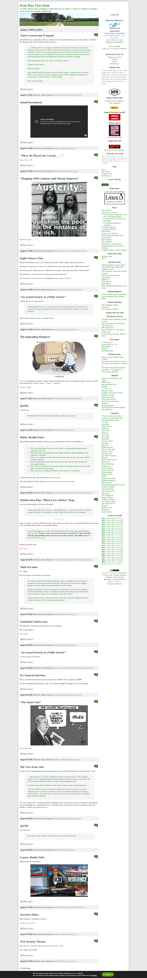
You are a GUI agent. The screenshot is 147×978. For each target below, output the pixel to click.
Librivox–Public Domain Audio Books (114, 294)
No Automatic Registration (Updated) (112, 224)
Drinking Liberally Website (114, 42)
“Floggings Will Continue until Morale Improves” (49, 178)
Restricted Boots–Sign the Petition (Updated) (113, 247)
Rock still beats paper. (35, 81)
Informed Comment (108, 397)
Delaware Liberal (115, 316)
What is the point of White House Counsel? (112, 358)
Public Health (106, 347)
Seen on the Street (107, 489)
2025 (103, 520)
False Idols (105, 435)
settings (94, 975)
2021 (103, 528)
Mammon (105, 457)
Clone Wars (105, 424)
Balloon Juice (106, 382)
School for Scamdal (108, 487)
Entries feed (105, 171)
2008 (103, 556)
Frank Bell (122, 573)
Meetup (117, 46)
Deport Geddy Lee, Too (109, 344)
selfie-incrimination (34, 656)
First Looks (105, 437)
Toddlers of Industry (108, 499)
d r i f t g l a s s (107, 389)
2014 (103, 543)
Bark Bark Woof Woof (109, 384)
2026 (103, 518)
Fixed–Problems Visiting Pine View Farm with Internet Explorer (115, 215)
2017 (103, 537)
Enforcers (105, 433)
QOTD (104, 476)
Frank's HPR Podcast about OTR (112, 267)
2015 (103, 541)
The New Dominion (108, 491)
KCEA (104, 258)
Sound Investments (31, 102)
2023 (103, 524)
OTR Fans (105, 279)
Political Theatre (107, 472)
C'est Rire (105, 422)
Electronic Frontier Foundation (115, 150)
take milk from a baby (55, 946)
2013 (103, 545)
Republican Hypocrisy (109, 480)
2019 (103, 533)
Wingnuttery (106, 510)
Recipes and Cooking (108, 478)
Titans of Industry (107, 497)
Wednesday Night (107, 351)
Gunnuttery (105, 443)
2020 (103, 531)
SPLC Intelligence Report (110, 305)
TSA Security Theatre (33, 941)
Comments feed (107, 173)
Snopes (114, 61)
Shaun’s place (56, 477)
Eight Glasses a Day (31, 258)
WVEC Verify (114, 64)
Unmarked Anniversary (34, 621)
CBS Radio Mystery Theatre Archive (114, 265)
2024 (103, 522)
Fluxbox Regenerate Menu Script (112, 235)
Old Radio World (107, 269)
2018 (103, 535)
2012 (103, 547)
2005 (103, 562)
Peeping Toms (106, 466)
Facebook (123, 48)
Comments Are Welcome (110, 233)
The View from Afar (32, 767)
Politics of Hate (107, 474)
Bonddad (104, 386)
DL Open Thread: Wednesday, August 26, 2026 (114, 320)
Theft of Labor (29, 567)
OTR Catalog (106, 277)
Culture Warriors (107, 426)
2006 (103, 560)
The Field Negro (107, 409)
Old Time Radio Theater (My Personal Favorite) (114, 272)
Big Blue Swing (107, 256)
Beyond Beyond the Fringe (110, 420)
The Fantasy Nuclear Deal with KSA (114, 367)
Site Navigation (107, 239)
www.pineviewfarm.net (114, 584)
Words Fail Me (106, 512)
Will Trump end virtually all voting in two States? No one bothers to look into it (114, 363)
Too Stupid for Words (109, 501)
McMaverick (106, 462)
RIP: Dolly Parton (107, 327)
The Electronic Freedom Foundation (113, 407)
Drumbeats (105, 428)
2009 (103, 553)
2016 (103, 539)
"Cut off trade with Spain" (110, 372)
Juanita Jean (27, 748)
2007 (103, 558)
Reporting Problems (109, 229)
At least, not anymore (27, 923)
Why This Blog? (107, 241)
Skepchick (105, 403)
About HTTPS (106, 210)
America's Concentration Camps (112, 418)
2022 (103, 526)
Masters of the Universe (109, 460)
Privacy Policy (106, 237)
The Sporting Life (107, 495)
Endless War (106, 430)
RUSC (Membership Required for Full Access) (114, 287)
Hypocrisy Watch (107, 451)
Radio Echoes (106, 284)
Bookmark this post (74, 95)
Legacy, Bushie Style (32, 857)
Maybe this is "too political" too (112, 370)
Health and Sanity (107, 447)
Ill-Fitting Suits (107, 453)
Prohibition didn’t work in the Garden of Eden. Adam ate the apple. (52, 415)
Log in (104, 169)
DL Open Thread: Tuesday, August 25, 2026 (114, 335)
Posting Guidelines (109, 227)
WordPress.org (106, 176)
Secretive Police (29, 914)
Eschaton (115, 339)
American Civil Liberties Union (112, 378)
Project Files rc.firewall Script (111, 244)
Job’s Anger (118, 137)
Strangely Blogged (108, 405)
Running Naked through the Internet (113, 485)
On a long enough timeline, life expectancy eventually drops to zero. (52, 836)
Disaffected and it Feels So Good (112, 393)
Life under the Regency (109, 455)
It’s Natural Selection (32, 675)
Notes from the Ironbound (110, 401)
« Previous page (25, 968)
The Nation (105, 307)
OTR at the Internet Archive (111, 275)
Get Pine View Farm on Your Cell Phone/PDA (114, 220)
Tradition (105, 505)
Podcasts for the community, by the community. (114, 102)
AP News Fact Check (115, 57)
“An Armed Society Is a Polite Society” (43, 297)
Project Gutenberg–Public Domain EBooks (113, 297)
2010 (103, 551)
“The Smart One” (30, 702)
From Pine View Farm (34, 5)
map (121, 40)
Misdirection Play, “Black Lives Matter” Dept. (47, 500)
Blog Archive (106, 231)
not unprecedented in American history (61, 481)
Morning (104, 349)
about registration (118, 191)
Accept (107, 974)
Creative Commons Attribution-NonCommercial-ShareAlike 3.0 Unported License (114, 577)
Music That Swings (108, 464)
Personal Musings (107, 468)
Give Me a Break (107, 441)
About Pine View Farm (109, 212)
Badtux (104, 380)
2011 (103, 549)
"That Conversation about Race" (112, 416)
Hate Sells (105, 445)
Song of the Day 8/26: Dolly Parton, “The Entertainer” (113, 324)
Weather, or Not (107, 508)
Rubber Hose (115, 354)
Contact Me (114, 15)
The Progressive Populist (110, 309)
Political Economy (108, 470)
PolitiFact (114, 59)
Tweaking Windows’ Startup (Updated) (114, 250)
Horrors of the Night (108, 449)
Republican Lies (107, 483)
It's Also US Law (107, 342)
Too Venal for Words (108, 503)
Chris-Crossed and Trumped (37, 35)
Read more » (24, 548)
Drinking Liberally (108, 395)
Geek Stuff (105, 439)
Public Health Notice (32, 437)
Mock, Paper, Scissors (109, 399)
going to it (64, 278)
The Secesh (105, 493)
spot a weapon (32, 946)
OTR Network (106, 281)
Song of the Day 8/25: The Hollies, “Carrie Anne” (113, 331)
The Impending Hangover (35, 337)
